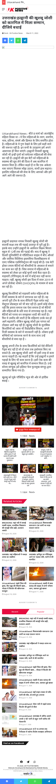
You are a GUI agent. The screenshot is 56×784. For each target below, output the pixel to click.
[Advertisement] (28, 103)
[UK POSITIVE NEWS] (18, 9)
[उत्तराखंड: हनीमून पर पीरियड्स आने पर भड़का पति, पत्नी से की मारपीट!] (41, 545)
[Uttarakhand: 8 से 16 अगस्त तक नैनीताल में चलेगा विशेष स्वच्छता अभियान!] (9, 732)
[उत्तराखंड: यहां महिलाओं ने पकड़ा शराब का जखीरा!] (14, 545)
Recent (15, 611)
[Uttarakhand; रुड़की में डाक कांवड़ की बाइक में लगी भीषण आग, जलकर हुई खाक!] (41, 574)
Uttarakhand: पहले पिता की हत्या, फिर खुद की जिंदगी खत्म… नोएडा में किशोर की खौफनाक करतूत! (14, 587)
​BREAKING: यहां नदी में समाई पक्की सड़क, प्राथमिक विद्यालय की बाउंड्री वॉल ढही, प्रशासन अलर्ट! (14, 526)
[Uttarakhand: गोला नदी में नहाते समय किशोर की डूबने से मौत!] (9, 708)
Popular (40, 611)
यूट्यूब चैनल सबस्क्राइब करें (29, 429)
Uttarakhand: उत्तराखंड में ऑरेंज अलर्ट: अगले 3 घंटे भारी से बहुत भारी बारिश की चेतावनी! (35, 719)
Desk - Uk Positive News (13, 33)
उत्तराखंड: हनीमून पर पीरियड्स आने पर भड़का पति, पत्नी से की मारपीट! (41, 557)
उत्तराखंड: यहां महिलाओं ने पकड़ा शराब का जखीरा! (14, 555)
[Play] (28, 411)
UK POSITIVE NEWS (31, 766)
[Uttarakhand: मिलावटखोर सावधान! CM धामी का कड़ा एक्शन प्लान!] (41, 513)
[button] (32, 436)
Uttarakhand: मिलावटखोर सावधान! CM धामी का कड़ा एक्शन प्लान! (40, 525)
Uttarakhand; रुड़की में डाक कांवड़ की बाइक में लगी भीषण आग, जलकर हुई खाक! (41, 586)
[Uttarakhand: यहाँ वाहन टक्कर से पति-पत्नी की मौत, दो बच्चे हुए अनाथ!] (9, 696)
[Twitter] (11, 40)
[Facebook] (5, 40)
